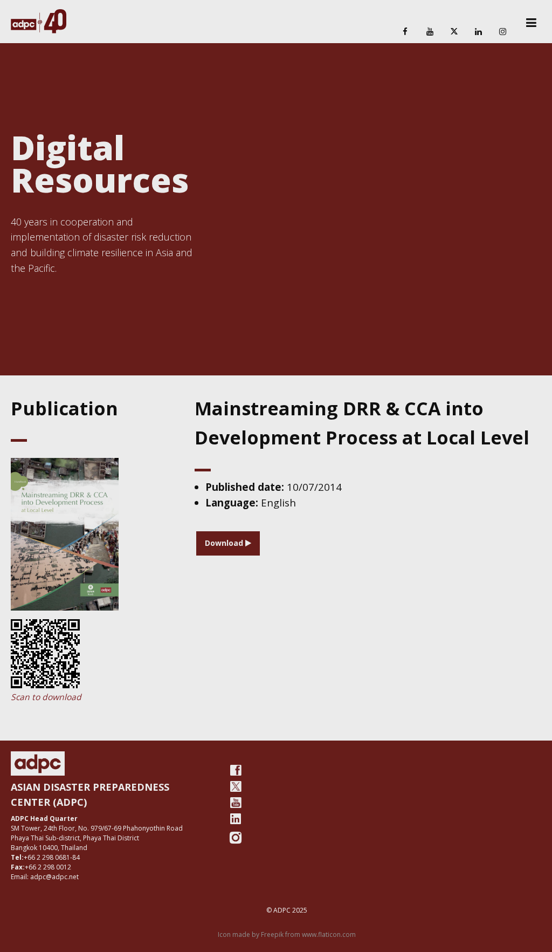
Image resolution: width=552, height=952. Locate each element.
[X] (454, 32)
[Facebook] (405, 32)
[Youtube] (235, 802)
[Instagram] (503, 32)
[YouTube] (429, 32)
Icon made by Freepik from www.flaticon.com (287, 934)
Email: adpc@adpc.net (45, 876)
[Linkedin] (478, 32)
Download (225, 543)
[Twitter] (235, 786)
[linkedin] (235, 818)
